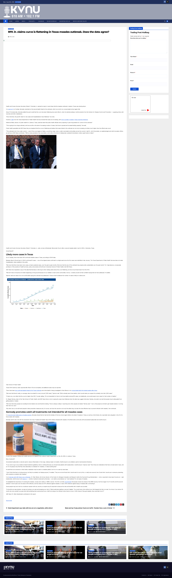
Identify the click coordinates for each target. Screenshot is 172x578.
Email (131, 64)
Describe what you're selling (138, 38)
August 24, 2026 (11, 556)
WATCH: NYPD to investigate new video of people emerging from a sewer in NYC (104, 528)
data (12, 119)
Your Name (133, 56)
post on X (10, 109)
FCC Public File (157, 575)
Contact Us (144, 575)
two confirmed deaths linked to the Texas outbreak (28, 390)
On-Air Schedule (52, 21)
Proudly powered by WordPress (10, 575)
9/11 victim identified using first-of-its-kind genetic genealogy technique (145, 553)
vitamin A (24, 479)
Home (10, 21)
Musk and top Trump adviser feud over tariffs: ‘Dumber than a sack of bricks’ (89, 508)
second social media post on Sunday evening (19, 415)
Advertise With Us (64, 21)
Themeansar (28, 575)
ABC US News (8, 525)
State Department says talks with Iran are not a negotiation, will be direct (30, 508)
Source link (9, 500)
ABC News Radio (19, 531)
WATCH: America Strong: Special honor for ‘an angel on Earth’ (64, 528)
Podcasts (32, 21)
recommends (68, 481)
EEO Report (150, 575)
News (23, 21)
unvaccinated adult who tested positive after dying (84, 390)
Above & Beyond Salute (80, 21)
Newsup (22, 575)
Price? (132, 80)
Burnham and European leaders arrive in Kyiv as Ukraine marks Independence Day (23, 528)
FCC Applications (165, 575)
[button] (164, 21)
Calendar (41, 21)
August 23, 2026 (135, 556)
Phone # (132, 72)
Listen (17, 21)
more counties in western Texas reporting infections (74, 119)
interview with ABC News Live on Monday (19, 477)
